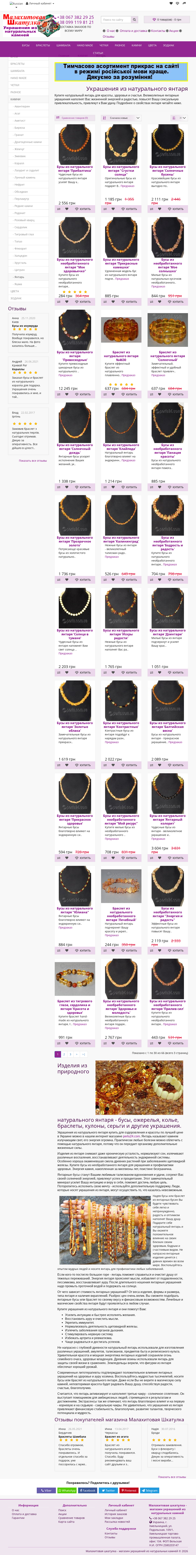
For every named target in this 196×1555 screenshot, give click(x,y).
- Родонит (18, 213)
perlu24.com (131, 1136)
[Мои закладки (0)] (171, 3)
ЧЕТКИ (104, 45)
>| (83, 1054)
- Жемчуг (17, 149)
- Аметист (18, 120)
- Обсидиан (19, 191)
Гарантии (18, 1518)
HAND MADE (85, 45)
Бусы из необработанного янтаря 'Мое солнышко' (167, 265)
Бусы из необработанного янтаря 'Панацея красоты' (167, 450)
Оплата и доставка (133, 31)
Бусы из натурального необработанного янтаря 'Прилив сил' (168, 1005)
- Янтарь (17, 277)
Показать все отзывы (33, 460)
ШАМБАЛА (63, 45)
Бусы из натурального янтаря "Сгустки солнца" (121, 171)
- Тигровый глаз (22, 234)
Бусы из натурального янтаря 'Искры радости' (121, 634)
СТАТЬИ (98, 53)
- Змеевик (18, 156)
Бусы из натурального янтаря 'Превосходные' (75, 356)
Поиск (62, 1510)
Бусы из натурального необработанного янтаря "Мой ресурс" (121, 819)
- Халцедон (19, 255)
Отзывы (108, 36)
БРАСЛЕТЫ (43, 45)
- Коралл (17, 163)
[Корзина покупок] (177, 3)
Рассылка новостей (117, 1521)
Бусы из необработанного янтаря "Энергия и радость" (168, 914)
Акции (173, 31)
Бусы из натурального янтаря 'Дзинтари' (168, 632)
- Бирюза (18, 127)
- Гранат (17, 135)
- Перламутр (20, 199)
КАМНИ (137, 45)
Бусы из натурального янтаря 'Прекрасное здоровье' (75, 819)
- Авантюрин (20, 106)
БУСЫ (25, 45)
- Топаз (16, 241)
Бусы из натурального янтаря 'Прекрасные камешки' (121, 263)
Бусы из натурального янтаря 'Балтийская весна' (168, 727)
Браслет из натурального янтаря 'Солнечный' (167, 356)
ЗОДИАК (168, 45)
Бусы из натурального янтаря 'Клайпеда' (121, 447)
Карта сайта (66, 1521)
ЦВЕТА (152, 45)
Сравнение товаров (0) (75, 117)
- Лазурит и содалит (25, 170)
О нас (111, 31)
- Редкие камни (22, 206)
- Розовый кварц (22, 220)
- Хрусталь (18, 263)
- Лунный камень (23, 177)
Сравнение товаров (71, 1518)
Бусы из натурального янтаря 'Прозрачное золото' (75, 541)
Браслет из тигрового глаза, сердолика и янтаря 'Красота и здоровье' (74, 1007)
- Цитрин (18, 270)
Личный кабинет (116, 1510)
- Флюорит (19, 248)
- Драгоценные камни (26, 142)
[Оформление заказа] (184, 3)
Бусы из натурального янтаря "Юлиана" (75, 910)
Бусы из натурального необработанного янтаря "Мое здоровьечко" (75, 265)
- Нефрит (18, 184)
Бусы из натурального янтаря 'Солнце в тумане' (75, 634)
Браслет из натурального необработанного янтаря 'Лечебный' (121, 914)
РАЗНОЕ (120, 45)
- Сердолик (19, 227)
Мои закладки (114, 1518)
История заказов (116, 1514)
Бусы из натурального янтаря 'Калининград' (121, 539)
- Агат (15, 113)
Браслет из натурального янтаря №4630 (121, 356)
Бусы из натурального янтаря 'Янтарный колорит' (168, 819)
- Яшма (16, 284)
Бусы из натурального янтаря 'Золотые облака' (75, 727)
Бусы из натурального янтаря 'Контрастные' (121, 725)
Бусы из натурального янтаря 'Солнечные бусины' (168, 171)
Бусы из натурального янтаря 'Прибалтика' (75, 169)
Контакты (158, 31)
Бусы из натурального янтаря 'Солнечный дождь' (75, 449)
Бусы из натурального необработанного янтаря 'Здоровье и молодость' (121, 1007)
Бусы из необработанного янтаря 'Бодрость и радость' (167, 543)
